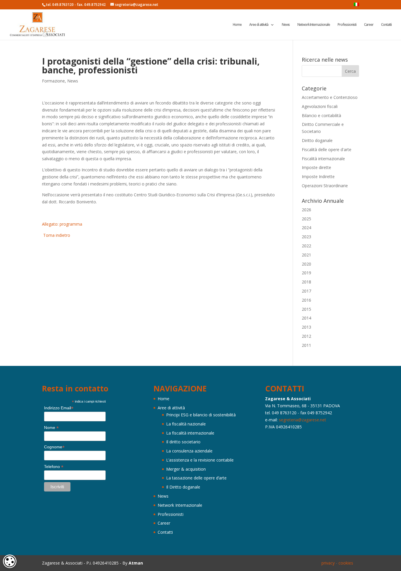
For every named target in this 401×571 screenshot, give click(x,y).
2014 (306, 318)
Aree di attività (258, 25)
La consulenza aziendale (189, 451)
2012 (306, 336)
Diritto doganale (317, 140)
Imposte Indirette (318, 176)
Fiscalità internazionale (323, 158)
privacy (328, 563)
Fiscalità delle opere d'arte (326, 149)
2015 (306, 309)
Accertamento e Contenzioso (330, 97)
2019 (306, 273)
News (286, 25)
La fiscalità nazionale (186, 424)
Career (368, 25)
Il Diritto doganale (183, 487)
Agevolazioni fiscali (320, 106)
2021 (306, 255)
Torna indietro (56, 235)
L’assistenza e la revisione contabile (200, 460)
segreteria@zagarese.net (302, 420)
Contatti (386, 25)
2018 (306, 282)
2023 (306, 236)
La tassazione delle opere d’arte (196, 478)
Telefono (53, 466)
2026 (306, 209)
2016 (306, 300)
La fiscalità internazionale (190, 433)
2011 (306, 345)
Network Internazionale (313, 25)
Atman (136, 563)
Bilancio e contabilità (321, 115)
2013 (306, 327)
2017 (306, 291)
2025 (306, 219)
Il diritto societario (183, 442)
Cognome (54, 447)
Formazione (53, 81)
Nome (51, 427)
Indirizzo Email (58, 408)
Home (237, 25)
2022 (306, 246)
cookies (345, 563)
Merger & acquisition (186, 469)
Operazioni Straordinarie (325, 185)
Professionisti (347, 25)
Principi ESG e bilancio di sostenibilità (201, 415)
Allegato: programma (62, 224)
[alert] (9, 561)
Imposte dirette (316, 167)
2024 (306, 227)
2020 (306, 264)
